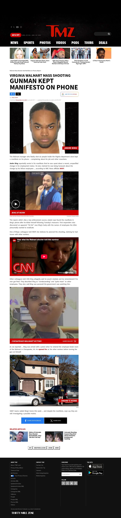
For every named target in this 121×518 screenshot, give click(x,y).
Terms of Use (15, 470)
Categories (14, 489)
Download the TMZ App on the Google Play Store (95, 472)
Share (34, 420)
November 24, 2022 (21, 100)
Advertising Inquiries (42, 473)
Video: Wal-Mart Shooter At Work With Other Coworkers (22, 216)
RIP (30, 448)
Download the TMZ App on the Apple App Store (95, 466)
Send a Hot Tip (40, 468)
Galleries (13, 494)
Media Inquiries (40, 476)
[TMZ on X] (14, 27)
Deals (103, 43)
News (14, 43)
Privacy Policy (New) (17, 468)
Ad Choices (14, 473)
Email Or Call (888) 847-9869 (31, 35)
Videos (61, 43)
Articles (13, 478)
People (13, 497)
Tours (88, 43)
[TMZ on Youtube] (17, 27)
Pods (75, 43)
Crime (50, 448)
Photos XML (14, 502)
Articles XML (14, 481)
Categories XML (15, 491)
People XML (14, 499)
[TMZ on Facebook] (11, 27)
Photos (45, 43)
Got (16, 35)
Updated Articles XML (17, 486)
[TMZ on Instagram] (21, 27)
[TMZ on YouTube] (71, 483)
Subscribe (80, 474)
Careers (38, 470)
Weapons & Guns (39, 448)
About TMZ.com (16, 465)
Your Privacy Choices (21, 476)
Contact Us (39, 465)
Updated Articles (16, 483)
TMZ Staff (15, 97)
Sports (29, 43)
